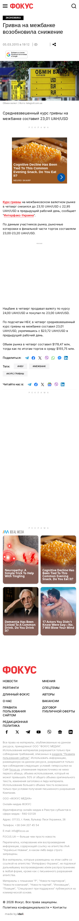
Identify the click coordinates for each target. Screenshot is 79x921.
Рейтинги (11, 688)
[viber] (49, 732)
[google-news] (59, 732)
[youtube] (38, 732)
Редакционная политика (15, 724)
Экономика (13, 17)
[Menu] (5, 6)
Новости (10, 681)
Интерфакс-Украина (19, 215)
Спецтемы (51, 688)
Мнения (48, 681)
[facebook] (6, 732)
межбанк (40, 366)
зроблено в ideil (14, 914)
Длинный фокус (16, 694)
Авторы (48, 694)
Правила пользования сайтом (14, 711)
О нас (7, 701)
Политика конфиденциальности (26, 907)
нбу (21, 366)
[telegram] (28, 732)
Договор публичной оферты (58, 709)
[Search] (74, 6)
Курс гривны (12, 202)
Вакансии (50, 701)
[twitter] (17, 732)
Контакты (60, 907)
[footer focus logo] (20, 670)
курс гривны (16, 373)
